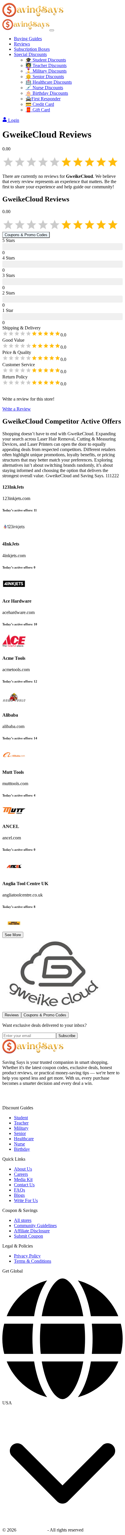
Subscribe (66, 1036)
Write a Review (16, 408)
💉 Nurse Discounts (44, 87)
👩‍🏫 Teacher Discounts (46, 65)
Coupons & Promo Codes (26, 235)
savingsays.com (31, 1529)
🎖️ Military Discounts (46, 71)
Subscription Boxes (32, 49)
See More (13, 935)
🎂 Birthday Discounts (47, 93)
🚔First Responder (43, 98)
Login (13, 120)
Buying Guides (28, 38)
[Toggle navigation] (51, 30)
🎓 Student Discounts (46, 59)
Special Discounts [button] (30, 54)
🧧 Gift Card (38, 109)
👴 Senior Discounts (45, 76)
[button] (62, 1402)
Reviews (22, 43)
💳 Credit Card (40, 104)
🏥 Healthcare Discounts (49, 82)
